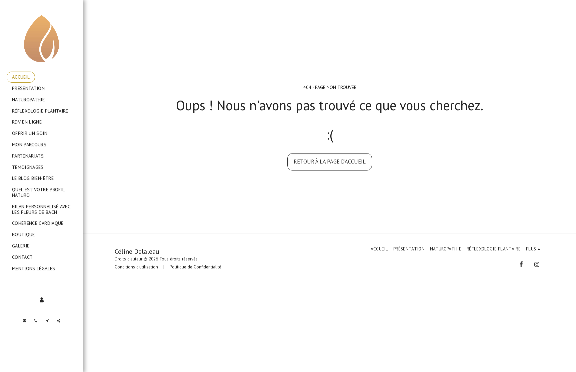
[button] (25, 321)
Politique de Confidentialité (195, 267)
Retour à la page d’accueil (330, 161)
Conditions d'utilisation (136, 267)
